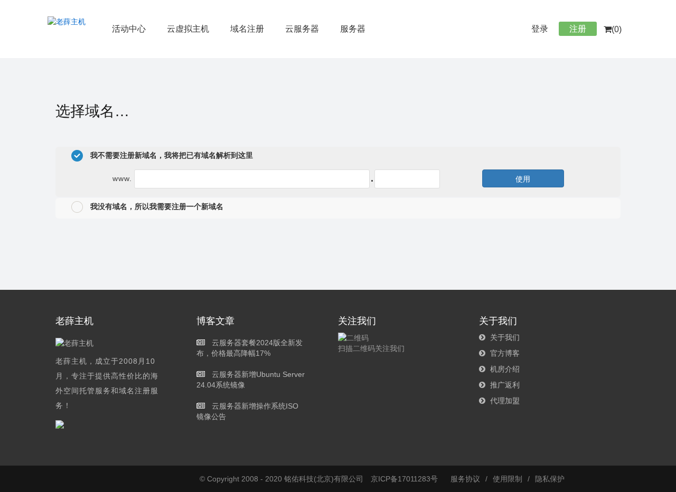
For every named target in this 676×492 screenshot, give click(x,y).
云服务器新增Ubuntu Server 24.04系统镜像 (250, 379)
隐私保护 (550, 479)
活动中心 (129, 28)
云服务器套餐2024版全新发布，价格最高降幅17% (249, 347)
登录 (539, 28)
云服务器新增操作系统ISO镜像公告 (247, 411)
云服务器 (302, 28)
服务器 (352, 28)
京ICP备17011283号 (404, 479)
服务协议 (465, 479)
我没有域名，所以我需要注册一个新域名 (155, 206)
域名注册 (247, 28)
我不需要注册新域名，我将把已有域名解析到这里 (170, 155)
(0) (617, 29)
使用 (522, 178)
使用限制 (507, 479)
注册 (577, 28)
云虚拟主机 (188, 28)
